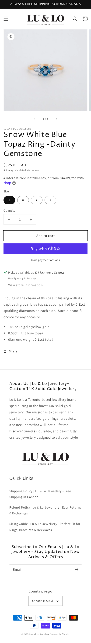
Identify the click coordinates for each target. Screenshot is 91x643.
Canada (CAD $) (42, 601)
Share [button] (13, 351)
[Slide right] (56, 119)
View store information (25, 285)
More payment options (45, 260)
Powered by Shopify (60, 634)
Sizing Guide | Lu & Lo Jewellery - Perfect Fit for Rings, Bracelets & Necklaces (44, 527)
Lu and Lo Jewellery (39, 634)
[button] (6, 19)
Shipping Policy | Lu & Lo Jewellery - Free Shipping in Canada (40, 494)
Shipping (8, 170)
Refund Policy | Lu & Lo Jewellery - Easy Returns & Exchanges (45, 510)
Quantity (9, 211)
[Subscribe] (76, 569)
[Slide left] (35, 119)
